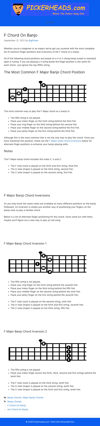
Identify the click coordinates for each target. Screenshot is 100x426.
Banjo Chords (14, 397)
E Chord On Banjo (16, 405)
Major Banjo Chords (33, 397)
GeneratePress (67, 422)
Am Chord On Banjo (17, 409)
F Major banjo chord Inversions (65, 141)
